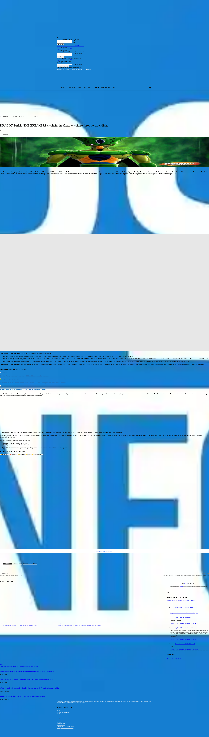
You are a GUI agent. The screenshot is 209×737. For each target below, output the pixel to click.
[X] (149, 70)
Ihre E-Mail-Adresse (77, 53)
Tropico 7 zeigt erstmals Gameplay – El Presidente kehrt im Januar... (24, 376)
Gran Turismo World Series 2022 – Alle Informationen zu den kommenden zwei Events (186, 575)
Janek (176, 617)
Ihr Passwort (75, 42)
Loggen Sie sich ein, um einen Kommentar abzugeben (184, 613)
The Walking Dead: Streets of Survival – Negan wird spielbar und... (23, 389)
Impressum (59, 722)
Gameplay (15, 563)
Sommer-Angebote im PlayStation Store (11, 575)
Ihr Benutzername (76, 41)
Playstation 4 (26, 563)
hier (73, 435)
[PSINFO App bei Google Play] (69, 485)
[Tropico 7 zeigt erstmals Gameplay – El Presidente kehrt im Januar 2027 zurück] (3, 372)
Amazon (181, 586)
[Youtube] (151, 70)
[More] (77, 558)
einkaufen (186, 583)
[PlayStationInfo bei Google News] (68, 536)
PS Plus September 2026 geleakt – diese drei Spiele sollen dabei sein (22, 696)
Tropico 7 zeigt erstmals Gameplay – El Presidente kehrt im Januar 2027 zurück (18, 625)
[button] (150, 88)
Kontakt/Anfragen (60, 710)
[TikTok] (147, 70)
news (20, 563)
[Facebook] (142, 70)
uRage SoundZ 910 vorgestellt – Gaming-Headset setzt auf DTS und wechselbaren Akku (29, 688)
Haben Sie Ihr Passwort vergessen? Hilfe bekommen (70, 46)
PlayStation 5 (34, 563)
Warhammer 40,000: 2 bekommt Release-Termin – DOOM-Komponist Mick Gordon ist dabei (33, 383)
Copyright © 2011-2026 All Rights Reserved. (66, 726)
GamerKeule (178, 644)
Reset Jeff (5, 134)
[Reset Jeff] (1, 134)
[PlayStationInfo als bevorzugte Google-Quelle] (21, 547)
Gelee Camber (178, 607)
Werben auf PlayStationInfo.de (63, 712)
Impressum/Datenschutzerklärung (65, 49)
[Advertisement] (104, 102)
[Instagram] (144, 70)
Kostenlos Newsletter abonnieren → (104, 551)
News (1, 116)
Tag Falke (177, 628)
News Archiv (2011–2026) (174, 659)
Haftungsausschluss (61, 725)
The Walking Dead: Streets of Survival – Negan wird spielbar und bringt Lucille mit (19, 666)
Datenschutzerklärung (61, 723)
